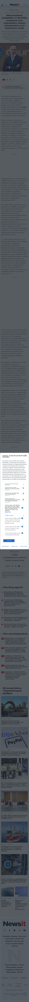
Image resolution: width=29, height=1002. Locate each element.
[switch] (23, 488)
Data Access (14, 546)
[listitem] (14, 484)
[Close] (25, 455)
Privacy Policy (23, 546)
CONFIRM (9, 540)
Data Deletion (5, 546)
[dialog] (14, 501)
